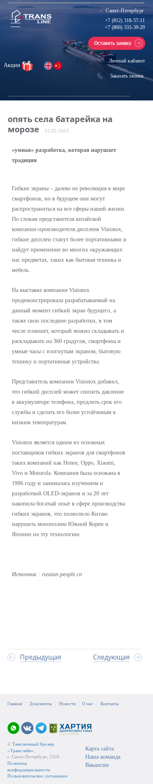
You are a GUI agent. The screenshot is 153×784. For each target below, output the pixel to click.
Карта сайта (99, 749)
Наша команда (102, 757)
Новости (67, 703)
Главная (14, 703)
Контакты (109, 703)
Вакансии (97, 765)
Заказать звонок (127, 76)
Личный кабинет (127, 61)
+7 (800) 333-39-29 (125, 27)
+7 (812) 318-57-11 (125, 20)
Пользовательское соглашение (37, 775)
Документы (40, 703)
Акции (13, 65)
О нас (87, 703)
